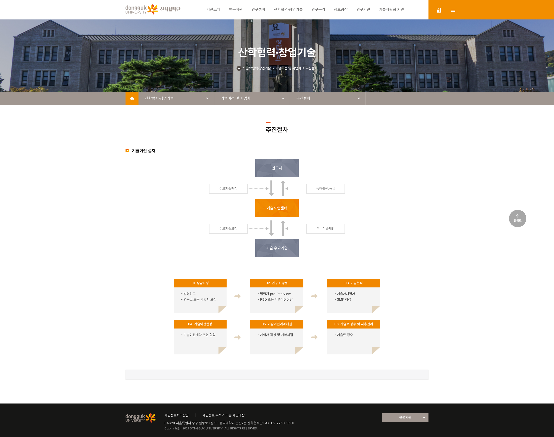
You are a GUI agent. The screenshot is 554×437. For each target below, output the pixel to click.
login (439, 10)
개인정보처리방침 (176, 415)
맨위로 (518, 220)
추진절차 (312, 68)
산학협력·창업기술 (258, 68)
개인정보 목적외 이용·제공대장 (224, 415)
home (132, 98)
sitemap (453, 10)
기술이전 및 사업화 (288, 68)
